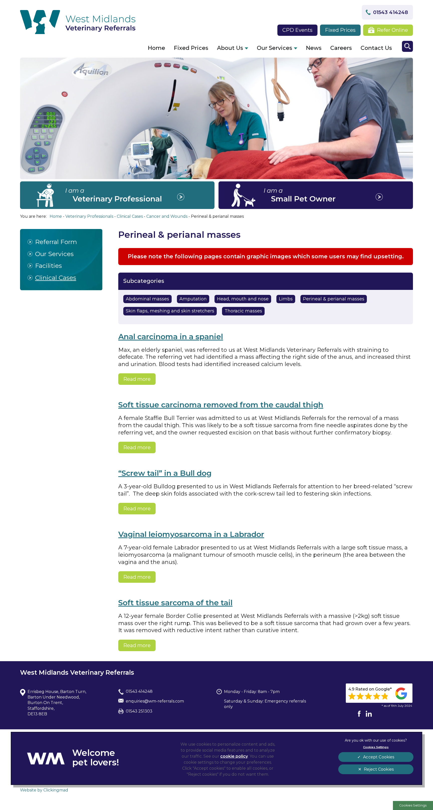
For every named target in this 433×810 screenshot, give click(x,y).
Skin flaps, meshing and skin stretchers (170, 311)
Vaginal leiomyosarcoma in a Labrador (191, 534)
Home (156, 48)
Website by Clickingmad (44, 790)
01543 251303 (139, 711)
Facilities (48, 265)
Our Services (274, 48)
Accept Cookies (378, 757)
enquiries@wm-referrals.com (155, 701)
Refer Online (392, 30)
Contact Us (376, 48)
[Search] (407, 46)
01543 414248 (390, 12)
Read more (137, 379)
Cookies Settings (412, 805)
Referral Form (56, 242)
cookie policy (234, 756)
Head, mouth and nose (243, 299)
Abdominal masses (147, 299)
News (313, 48)
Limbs (286, 299)
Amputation (193, 299)
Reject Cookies (379, 769)
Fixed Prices (340, 30)
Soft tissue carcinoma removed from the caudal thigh (220, 404)
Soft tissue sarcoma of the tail (175, 602)
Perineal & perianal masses (333, 299)
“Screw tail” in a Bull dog (164, 473)
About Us (230, 48)
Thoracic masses (243, 311)
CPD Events (297, 30)
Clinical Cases (55, 277)
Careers (341, 48)
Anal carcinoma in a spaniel (170, 336)
